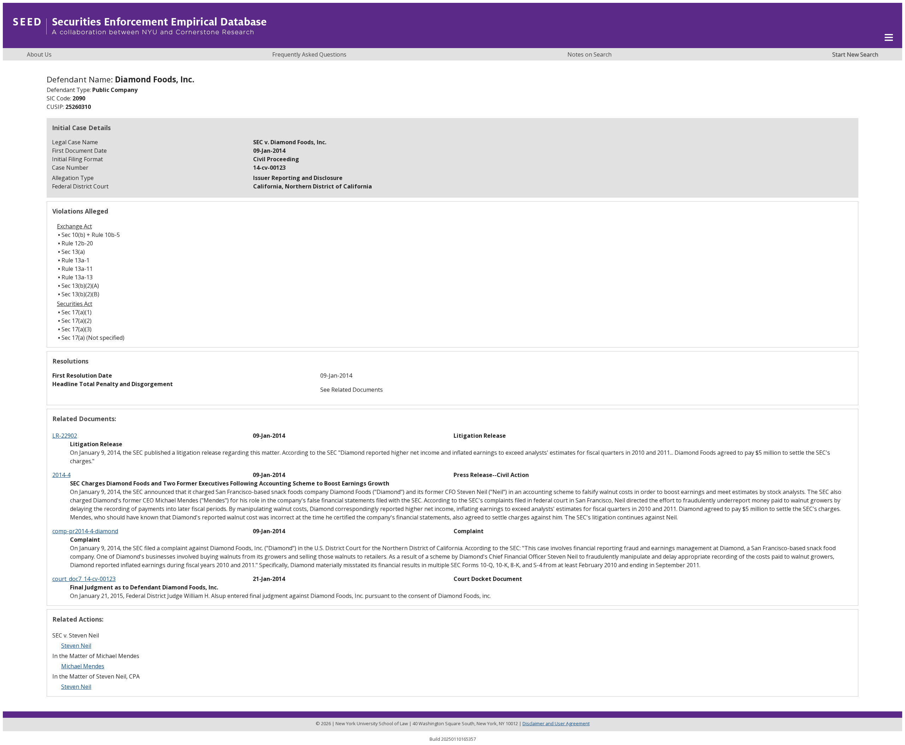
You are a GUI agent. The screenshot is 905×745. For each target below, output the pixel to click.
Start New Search (855, 54)
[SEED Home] (140, 44)
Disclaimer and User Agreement (556, 723)
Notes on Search (589, 54)
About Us (39, 54)
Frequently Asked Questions (309, 54)
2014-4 (61, 475)
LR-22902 (64, 436)
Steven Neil (76, 646)
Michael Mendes (82, 666)
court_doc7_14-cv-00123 (84, 579)
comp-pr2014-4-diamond (85, 531)
